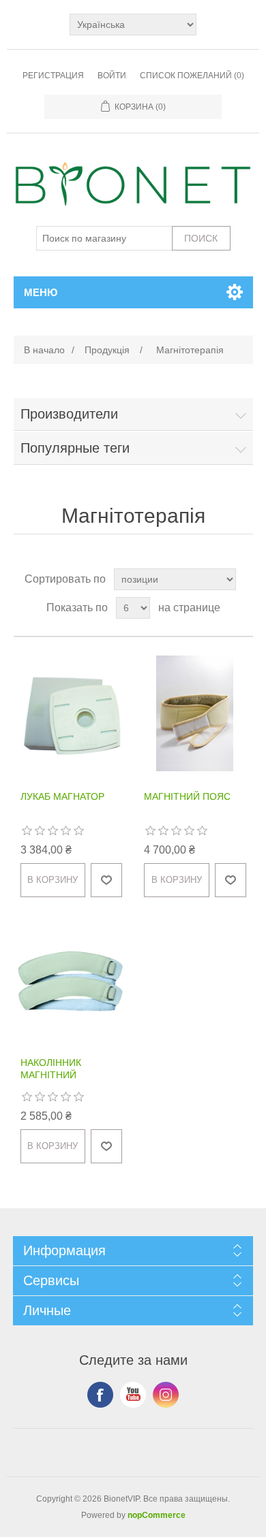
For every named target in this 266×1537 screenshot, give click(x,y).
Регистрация (53, 75)
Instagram (166, 1395)
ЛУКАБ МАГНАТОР (62, 796)
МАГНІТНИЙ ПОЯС (187, 796)
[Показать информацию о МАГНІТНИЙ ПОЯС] (195, 714)
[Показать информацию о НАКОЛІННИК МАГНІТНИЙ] (72, 979)
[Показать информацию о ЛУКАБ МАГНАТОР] (72, 714)
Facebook (100, 1395)
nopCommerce (157, 1515)
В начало (44, 349)
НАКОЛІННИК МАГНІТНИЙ (50, 1068)
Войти (112, 75)
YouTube (133, 1395)
